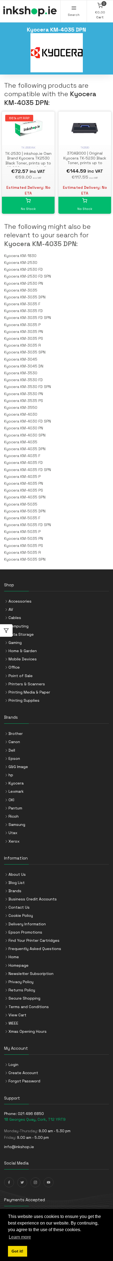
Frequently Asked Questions (35, 948)
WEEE (13, 1023)
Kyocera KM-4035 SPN (25, 497)
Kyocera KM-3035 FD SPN (27, 317)
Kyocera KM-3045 (20, 359)
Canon (14, 741)
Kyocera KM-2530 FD (23, 269)
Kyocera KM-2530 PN (23, 283)
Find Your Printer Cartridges (34, 940)
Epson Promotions (25, 932)
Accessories (20, 601)
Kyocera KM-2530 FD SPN (27, 276)
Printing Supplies (24, 700)
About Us (17, 874)
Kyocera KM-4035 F (22, 455)
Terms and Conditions (29, 1006)
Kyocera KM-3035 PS (23, 338)
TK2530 (85, 147)
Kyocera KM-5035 (20, 504)
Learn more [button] (20, 1237)
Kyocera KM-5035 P (22, 531)
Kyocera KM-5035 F (22, 517)
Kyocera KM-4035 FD (23, 462)
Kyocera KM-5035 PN (23, 538)
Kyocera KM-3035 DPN (25, 297)
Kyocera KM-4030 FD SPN (27, 421)
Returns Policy (22, 990)
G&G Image (18, 766)
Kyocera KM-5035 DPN (25, 511)
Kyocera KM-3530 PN (23, 393)
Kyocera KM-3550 (20, 407)
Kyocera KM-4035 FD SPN (27, 469)
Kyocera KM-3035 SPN (25, 352)
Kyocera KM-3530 (20, 372)
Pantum (15, 808)
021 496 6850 (31, 1113)
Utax (13, 832)
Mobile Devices (23, 659)
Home (14, 956)
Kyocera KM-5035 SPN (25, 559)
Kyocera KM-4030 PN (23, 428)
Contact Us (19, 907)
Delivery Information (27, 923)
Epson (14, 758)
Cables (15, 617)
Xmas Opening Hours (28, 1031)
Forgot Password (24, 1081)
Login (13, 1064)
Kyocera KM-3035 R (22, 345)
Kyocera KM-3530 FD (23, 379)
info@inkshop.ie (19, 1146)
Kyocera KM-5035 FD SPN (27, 524)
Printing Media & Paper (29, 692)
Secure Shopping (24, 998)
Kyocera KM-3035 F (22, 303)
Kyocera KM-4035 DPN (40, 243)
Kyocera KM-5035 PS (23, 545)
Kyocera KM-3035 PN (23, 331)
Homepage (19, 965)
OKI (11, 799)
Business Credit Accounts (33, 899)
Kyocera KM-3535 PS (23, 400)
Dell (12, 750)
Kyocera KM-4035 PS (23, 490)
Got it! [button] (17, 1251)
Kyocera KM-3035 (20, 290)
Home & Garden (23, 650)
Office (14, 667)
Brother (16, 733)
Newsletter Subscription (31, 973)
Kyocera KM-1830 (20, 255)
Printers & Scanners (27, 683)
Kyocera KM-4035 (20, 442)
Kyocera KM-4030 (20, 414)
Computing (19, 626)
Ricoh (14, 816)
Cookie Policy (21, 915)
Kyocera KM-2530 (20, 262)
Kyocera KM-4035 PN (23, 483)
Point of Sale (21, 675)
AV (11, 609)
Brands (15, 890)
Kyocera (16, 783)
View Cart (17, 1014)
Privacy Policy (21, 981)
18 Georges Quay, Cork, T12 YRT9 (35, 1119)
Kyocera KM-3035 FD (23, 310)
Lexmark (16, 791)
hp (11, 774)
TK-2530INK (28, 147)
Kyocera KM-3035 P (22, 324)
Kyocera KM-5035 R (22, 552)
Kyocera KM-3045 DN (23, 366)
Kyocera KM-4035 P (22, 476)
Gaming (15, 642)
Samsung (17, 824)
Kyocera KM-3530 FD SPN (27, 386)
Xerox (14, 841)
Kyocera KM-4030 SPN (25, 435)
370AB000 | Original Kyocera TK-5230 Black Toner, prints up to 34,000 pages (84, 160)
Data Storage (21, 634)
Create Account (23, 1072)
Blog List (17, 882)
